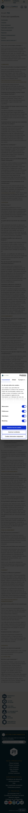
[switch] (24, 411)
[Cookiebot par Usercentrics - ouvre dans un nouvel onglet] (19, 376)
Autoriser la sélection (14, 432)
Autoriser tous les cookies (14, 427)
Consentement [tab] (6, 379)
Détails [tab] (14, 379)
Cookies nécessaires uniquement (14, 436)
